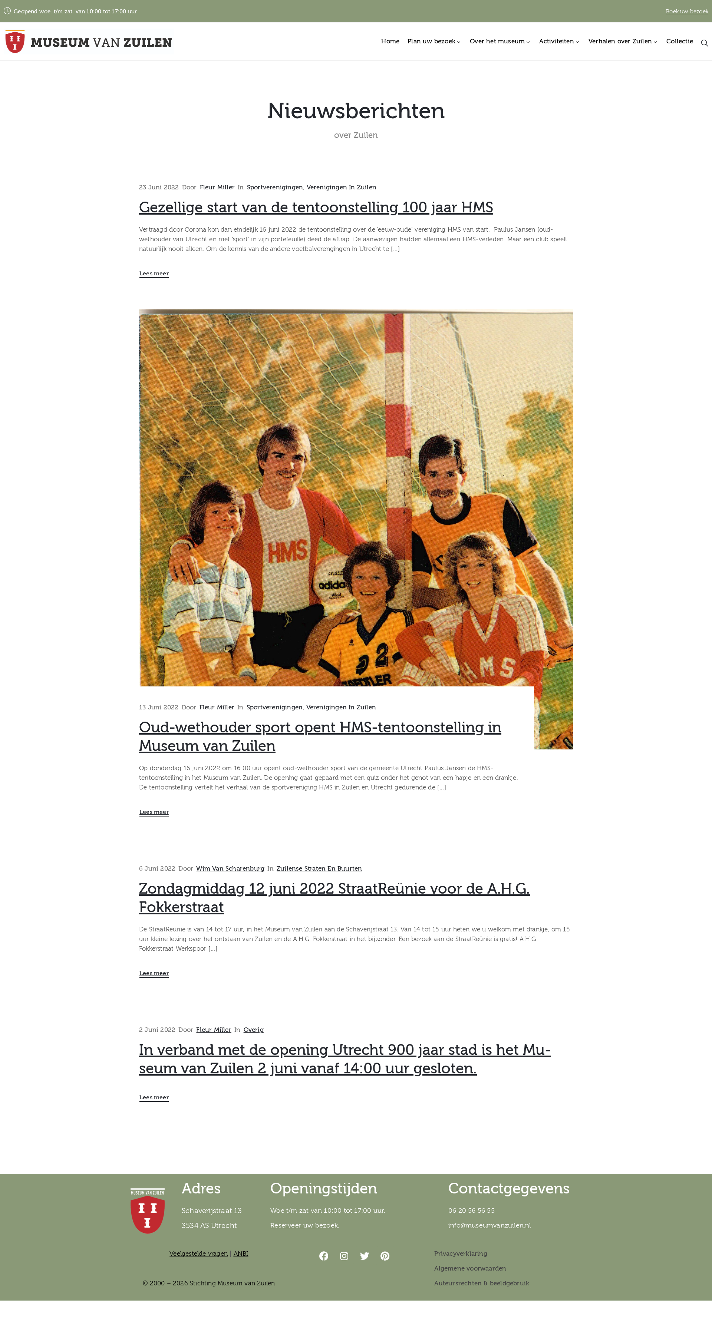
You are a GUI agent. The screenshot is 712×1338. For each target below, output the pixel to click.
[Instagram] (344, 1255)
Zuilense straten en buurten (319, 868)
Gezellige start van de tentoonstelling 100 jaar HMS (316, 207)
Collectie (679, 41)
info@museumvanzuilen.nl (489, 1225)
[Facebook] (324, 1255)
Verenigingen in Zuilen (341, 187)
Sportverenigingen (275, 187)
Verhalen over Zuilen (620, 41)
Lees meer (154, 273)
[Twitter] (365, 1255)
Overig (254, 1029)
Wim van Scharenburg (230, 868)
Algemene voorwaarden (470, 1268)
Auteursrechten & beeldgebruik (481, 1283)
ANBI (241, 1253)
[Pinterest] (385, 1255)
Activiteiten (556, 41)
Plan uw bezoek (431, 41)
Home (390, 41)
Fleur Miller (217, 187)
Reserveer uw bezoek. (304, 1225)
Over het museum (497, 41)
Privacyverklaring (460, 1253)
